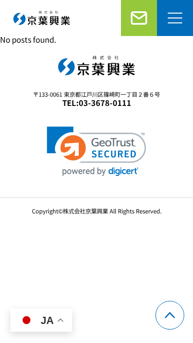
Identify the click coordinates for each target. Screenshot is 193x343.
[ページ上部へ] (169, 315)
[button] (96, 151)
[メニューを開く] (175, 18)
